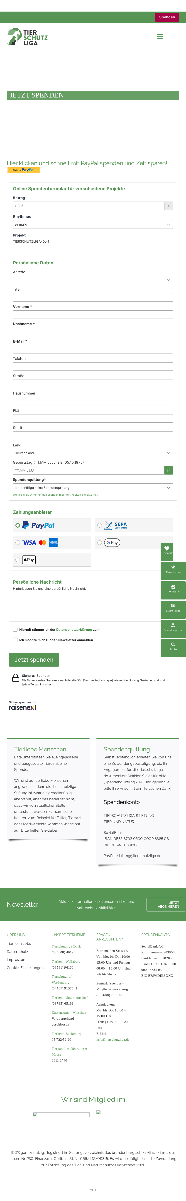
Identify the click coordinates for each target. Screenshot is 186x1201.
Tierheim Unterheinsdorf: (70, 997)
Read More (173, 564)
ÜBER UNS (16, 934)
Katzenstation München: (69, 1012)
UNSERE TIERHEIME (68, 934)
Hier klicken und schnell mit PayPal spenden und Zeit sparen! (88, 162)
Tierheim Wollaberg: (67, 961)
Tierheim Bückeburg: (67, 1033)
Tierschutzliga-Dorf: (66, 946)
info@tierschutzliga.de (113, 1039)
